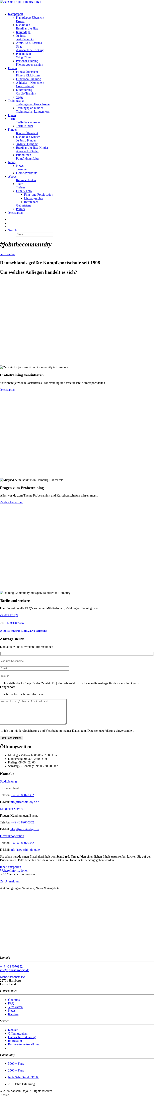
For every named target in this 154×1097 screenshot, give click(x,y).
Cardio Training (26, 93)
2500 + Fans (16, 1070)
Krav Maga (23, 32)
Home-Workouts (26, 173)
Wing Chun (23, 57)
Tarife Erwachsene (28, 122)
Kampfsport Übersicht (30, 17)
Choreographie (33, 198)
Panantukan (23, 53)
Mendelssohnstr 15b (12, 977)
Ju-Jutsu (21, 35)
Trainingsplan (16, 100)
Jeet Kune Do (24, 39)
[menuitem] (81, 39)
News (11, 162)
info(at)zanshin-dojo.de (24, 802)
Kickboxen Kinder (28, 136)
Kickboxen (23, 24)
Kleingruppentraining (29, 64)
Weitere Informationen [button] (14, 870)
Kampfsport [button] (15, 14)
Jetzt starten (15, 212)
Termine (21, 169)
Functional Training (28, 79)
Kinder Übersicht (27, 133)
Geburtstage (23, 205)
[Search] (18, 1094)
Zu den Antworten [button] (11, 502)
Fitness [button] (12, 68)
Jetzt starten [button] (7, 254)
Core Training (25, 86)
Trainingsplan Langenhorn (33, 111)
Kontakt (13, 1030)
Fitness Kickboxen (28, 75)
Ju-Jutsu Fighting (27, 144)
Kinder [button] (12, 129)
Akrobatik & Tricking (30, 50)
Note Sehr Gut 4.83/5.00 (23, 1077)
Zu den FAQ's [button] (9, 615)
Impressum (15, 1040)
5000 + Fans (16, 1063)
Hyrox (12, 115)
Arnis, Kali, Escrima (29, 43)
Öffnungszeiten (17, 1033)
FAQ (11, 1003)
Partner (20, 209)
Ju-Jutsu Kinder (26, 140)
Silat (19, 46)
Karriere (13, 1014)
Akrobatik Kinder (27, 151)
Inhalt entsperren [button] (10, 867)
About (12, 176)
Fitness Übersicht (27, 71)
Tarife (11, 118)
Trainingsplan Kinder (29, 108)
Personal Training (27, 61)
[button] (12, 230)
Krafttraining (24, 90)
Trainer (20, 187)
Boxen (20, 21)
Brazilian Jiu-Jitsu (27, 28)
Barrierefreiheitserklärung (24, 1044)
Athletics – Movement (30, 82)
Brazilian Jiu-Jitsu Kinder (32, 147)
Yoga (19, 97)
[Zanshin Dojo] (77, 4)
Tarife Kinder (24, 126)
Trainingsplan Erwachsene (33, 104)
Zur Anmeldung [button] (10, 881)
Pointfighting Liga (27, 158)
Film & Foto (24, 191)
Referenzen (31, 202)
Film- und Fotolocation (38, 194)
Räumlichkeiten (26, 180)
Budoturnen (23, 155)
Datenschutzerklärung (22, 1037)
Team (19, 183)
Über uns (14, 999)
